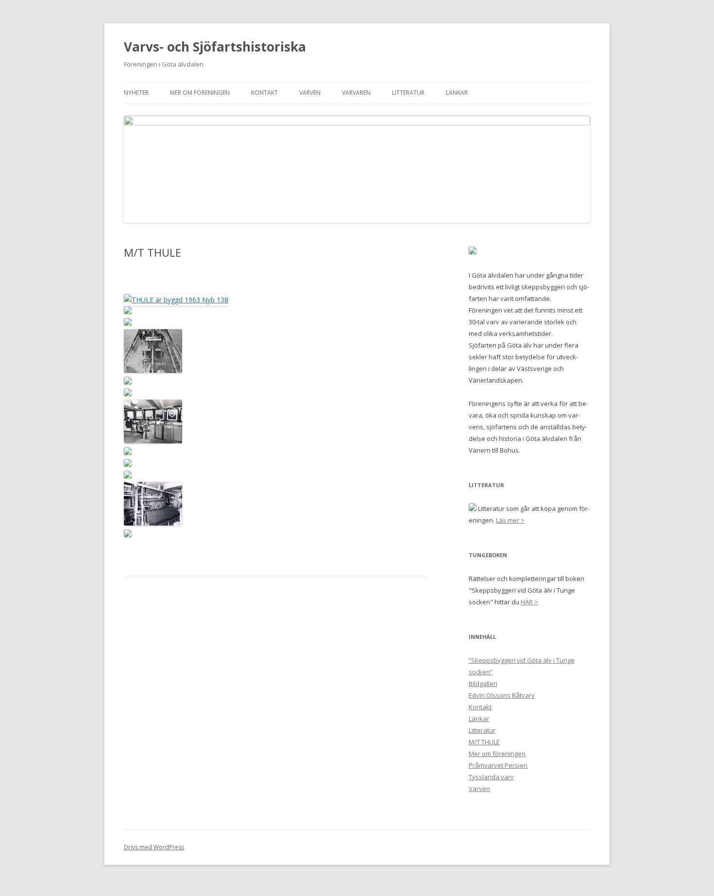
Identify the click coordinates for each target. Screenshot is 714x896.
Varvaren (356, 92)
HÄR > (529, 601)
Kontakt (264, 92)
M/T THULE (484, 742)
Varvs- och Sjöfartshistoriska (215, 46)
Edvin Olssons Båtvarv (502, 695)
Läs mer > (510, 520)
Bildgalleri (483, 683)
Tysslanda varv (491, 777)
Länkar (457, 92)
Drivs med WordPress (154, 847)
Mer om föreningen (200, 92)
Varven (310, 92)
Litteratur (408, 92)
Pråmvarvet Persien (498, 765)
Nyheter (136, 92)
